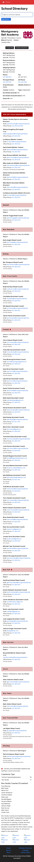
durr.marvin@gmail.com (14, 429)
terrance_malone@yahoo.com (16, 468)
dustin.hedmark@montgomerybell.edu (18, 592)
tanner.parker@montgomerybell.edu (18, 318)
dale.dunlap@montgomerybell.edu (17, 419)
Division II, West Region (18, 751)
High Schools (5, 19)
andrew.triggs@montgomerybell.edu (18, 218)
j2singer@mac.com (12, 631)
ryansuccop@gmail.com (14, 529)
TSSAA (7, 2)
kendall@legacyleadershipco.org (17, 458)
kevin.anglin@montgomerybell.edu (17, 242)
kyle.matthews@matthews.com (16, 477)
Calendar (25, 850)
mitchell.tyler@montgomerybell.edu (17, 548)
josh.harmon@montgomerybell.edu (17, 448)
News (8, 852)
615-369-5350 (22, 82)
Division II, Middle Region (18, 259)
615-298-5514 (7, 77)
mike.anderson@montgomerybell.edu (18, 165)
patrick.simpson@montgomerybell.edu (18, 756)
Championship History (22, 47)
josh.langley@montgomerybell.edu (17, 621)
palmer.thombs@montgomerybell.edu (18, 124)
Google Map (9, 47)
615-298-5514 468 (17, 126)
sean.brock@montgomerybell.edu (17, 371)
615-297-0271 (16, 422)
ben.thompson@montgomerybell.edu (18, 264)
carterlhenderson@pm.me (15, 602)
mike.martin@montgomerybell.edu (17, 187)
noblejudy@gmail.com (13, 611)
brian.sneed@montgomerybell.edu (17, 519)
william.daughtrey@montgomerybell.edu (15, 134)
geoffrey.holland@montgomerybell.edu (19, 582)
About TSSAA (25, 852)
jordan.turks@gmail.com (14, 539)
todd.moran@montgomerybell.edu (17, 489)
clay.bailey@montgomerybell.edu (17, 299)
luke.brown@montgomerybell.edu (17, 381)
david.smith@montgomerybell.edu (17, 149)
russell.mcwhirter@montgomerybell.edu (15, 657)
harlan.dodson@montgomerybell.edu (18, 410)
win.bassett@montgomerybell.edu (17, 308)
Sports (8, 850)
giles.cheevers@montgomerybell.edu (18, 682)
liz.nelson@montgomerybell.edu (16, 142)
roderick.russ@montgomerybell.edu (18, 289)
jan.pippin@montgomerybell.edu (17, 730)
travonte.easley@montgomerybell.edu (18, 439)
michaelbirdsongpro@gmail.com (16, 362)
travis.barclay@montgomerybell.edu (18, 352)
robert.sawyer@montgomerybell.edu (18, 510)
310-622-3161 (16, 479)
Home (9, 848)
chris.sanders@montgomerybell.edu (18, 500)
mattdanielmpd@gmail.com (15, 400)
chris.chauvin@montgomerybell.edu (18, 342)
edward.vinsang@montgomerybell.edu (18, 558)
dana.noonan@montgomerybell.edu (18, 157)
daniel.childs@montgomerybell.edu (17, 177)
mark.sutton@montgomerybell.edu (17, 706)
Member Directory (25, 848)
